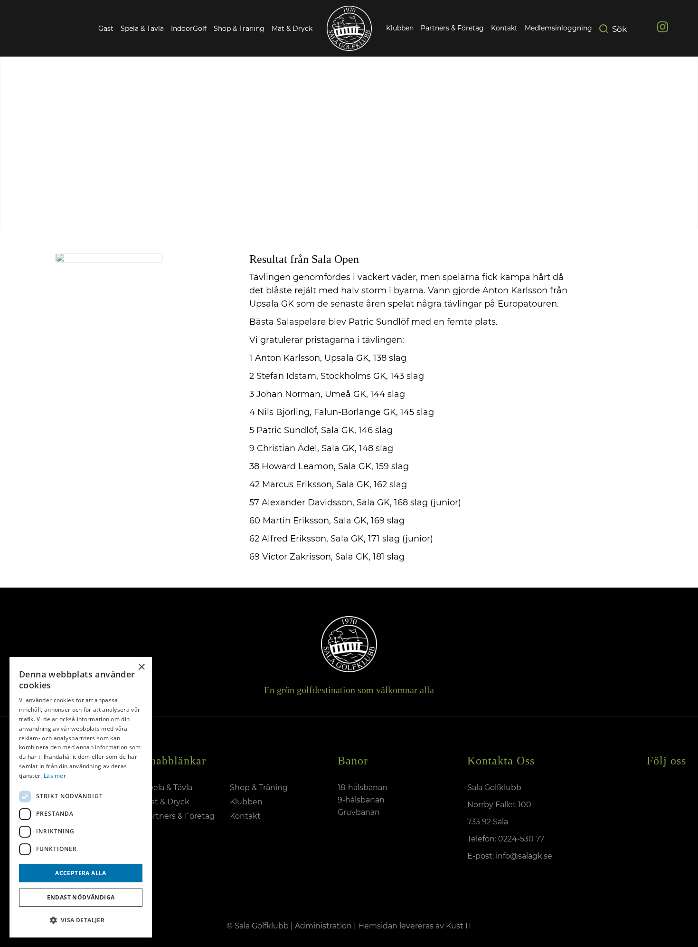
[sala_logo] (349, 28)
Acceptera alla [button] (80, 873)
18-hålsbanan (362, 787)
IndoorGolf (189, 28)
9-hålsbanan (361, 799)
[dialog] (80, 797)
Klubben (246, 801)
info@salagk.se (523, 855)
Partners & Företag (179, 816)
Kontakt (245, 816)
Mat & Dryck (292, 28)
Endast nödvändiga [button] (81, 897)
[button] (80, 920)
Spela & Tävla (142, 28)
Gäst (105, 28)
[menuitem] (400, 28)
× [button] (141, 667)
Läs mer (55, 776)
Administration (323, 925)
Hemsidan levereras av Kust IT (415, 925)
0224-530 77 (521, 838)
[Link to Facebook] (642, 28)
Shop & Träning (239, 28)
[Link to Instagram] (662, 28)
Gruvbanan (359, 812)
